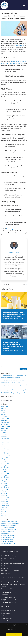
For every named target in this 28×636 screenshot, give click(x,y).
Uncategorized (5, 533)
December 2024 (5, 438)
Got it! (14, 634)
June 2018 (3, 511)
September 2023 (5, 456)
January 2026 (4, 420)
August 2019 (4, 499)
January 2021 (4, 486)
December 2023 (5, 454)
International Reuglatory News (8, 529)
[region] (14, 629)
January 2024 (4, 452)
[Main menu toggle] (24, 5)
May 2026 (3, 412)
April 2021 (3, 481)
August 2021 (4, 480)
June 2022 (4, 472)
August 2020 (4, 489)
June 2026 (3, 410)
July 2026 (3, 408)
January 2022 (4, 476)
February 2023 (5, 464)
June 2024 (3, 446)
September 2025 (5, 426)
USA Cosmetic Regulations (8, 543)
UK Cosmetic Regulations (7, 531)
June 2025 (3, 430)
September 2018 (5, 505)
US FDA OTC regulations (7, 541)
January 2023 (4, 466)
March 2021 (4, 483)
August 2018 (4, 507)
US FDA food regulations (7, 537)
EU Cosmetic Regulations (7, 527)
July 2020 (3, 491)
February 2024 (5, 450)
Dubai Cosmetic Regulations (8, 525)
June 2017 (3, 515)
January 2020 (4, 495)
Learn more (13, 629)
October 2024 (4, 440)
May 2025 (3, 432)
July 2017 (3, 513)
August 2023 (4, 458)
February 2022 (5, 474)
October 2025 (4, 424)
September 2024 (5, 442)
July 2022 (3, 470)
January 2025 (4, 436)
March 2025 (4, 434)
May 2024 (3, 448)
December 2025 (5, 422)
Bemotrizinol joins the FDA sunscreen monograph (13, 390)
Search (3, 366)
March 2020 (4, 493)
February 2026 (5, 418)
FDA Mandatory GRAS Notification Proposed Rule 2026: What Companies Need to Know (13, 345)
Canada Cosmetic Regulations (9, 521)
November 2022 (5, 468)
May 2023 (3, 460)
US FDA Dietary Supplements (8, 535)
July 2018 (3, 509)
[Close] (26, 625)
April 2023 (3, 462)
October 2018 (4, 503)
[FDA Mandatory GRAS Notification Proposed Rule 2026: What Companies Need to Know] (14, 332)
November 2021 (5, 478)
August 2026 (4, 406)
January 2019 (4, 501)
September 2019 (5, 497)
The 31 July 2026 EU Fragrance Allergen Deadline (13, 393)
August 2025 (4, 428)
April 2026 (3, 414)
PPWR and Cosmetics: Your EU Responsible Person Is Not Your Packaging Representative (14, 314)
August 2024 (4, 444)
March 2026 (4, 416)
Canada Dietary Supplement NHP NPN (10, 523)
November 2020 (5, 487)
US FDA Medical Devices (7, 539)
